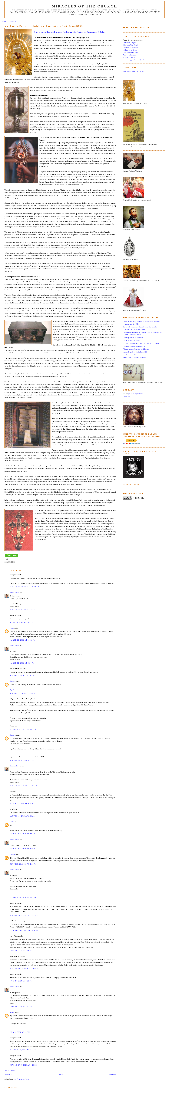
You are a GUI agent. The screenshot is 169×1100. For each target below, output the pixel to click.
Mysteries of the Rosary (131, 52)
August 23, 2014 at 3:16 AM (22, 816)
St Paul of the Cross (130, 50)
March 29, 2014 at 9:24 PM (22, 803)
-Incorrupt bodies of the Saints (133, 337)
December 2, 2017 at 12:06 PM (24, 915)
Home (4, 21)
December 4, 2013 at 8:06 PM (23, 760)
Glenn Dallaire (14, 592)
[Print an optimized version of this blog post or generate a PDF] (11, 556)
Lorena (12, 822)
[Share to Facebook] (12, 562)
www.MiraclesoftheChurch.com (133, 71)
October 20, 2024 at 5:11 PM (23, 1050)
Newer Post (8, 1074)
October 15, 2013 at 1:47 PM (23, 729)
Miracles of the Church (84, 6)
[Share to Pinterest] (14, 562)
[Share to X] (10, 562)
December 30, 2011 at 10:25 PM (24, 587)
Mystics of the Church (130, 45)
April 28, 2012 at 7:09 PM (21, 622)
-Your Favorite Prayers (130, 55)
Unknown (13, 681)
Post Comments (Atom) (21, 1079)
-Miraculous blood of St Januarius (134, 346)
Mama (12, 628)
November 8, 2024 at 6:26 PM (23, 1065)
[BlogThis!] (8, 562)
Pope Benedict (14, 690)
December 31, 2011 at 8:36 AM (24, 610)
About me (13, 21)
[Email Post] (6, 558)
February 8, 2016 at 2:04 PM (23, 834)
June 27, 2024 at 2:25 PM (21, 981)
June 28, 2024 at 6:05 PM (21, 1006)
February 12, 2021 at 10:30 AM (24, 930)
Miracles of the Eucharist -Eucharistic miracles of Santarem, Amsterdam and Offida (43, 26)
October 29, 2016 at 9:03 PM (23, 897)
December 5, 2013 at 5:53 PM (23, 786)
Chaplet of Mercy (129, 57)
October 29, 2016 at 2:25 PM (23, 864)
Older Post (112, 1074)
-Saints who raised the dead (132, 340)
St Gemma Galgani (129, 42)
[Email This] (5, 562)
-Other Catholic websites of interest (134, 358)
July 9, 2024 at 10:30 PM (21, 1032)
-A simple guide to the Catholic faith (135, 352)
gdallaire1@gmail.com (135, 394)
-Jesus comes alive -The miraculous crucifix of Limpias (141, 343)
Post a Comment (9, 1070)
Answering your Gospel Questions (134, 60)
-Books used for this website (132, 355)
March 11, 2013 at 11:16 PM (22, 640)
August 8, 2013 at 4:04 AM (22, 675)
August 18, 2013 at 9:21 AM (22, 693)
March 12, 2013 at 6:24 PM (22, 663)
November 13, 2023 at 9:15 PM (24, 968)
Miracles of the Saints (130, 47)
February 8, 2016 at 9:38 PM (23, 849)
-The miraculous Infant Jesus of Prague (136, 349)
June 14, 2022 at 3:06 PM (21, 951)
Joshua (12, 1012)
